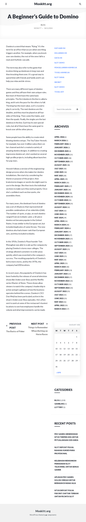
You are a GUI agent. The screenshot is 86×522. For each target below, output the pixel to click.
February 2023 (61, 270)
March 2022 (60, 309)
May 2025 (58, 175)
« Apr (58, 372)
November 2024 (61, 196)
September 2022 (61, 288)
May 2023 (58, 260)
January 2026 (60, 147)
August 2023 (60, 249)
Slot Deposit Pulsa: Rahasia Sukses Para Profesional (64, 450)
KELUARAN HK (60, 53)
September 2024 (61, 203)
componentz (51, 515)
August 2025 (60, 165)
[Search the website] (80, 4)
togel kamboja (62, 72)
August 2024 (60, 207)
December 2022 (61, 277)
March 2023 (60, 267)
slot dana (59, 77)
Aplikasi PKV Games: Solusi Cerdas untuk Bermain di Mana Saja (65, 480)
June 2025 (58, 172)
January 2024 (60, 232)
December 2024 (61, 193)
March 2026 (60, 140)
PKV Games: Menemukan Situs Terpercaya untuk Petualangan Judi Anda (66, 437)
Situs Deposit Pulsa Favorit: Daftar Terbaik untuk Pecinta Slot (66, 493)
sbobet (57, 82)
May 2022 (58, 302)
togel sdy (59, 92)
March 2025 (60, 182)
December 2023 (61, 235)
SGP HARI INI (59, 48)
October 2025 (61, 158)
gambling (59, 404)
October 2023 (61, 242)
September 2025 (61, 161)
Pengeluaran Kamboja (65, 67)
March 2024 (60, 225)
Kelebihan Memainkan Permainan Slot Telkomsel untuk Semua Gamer (66, 465)
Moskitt (38, 28)
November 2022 (61, 281)
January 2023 (60, 274)
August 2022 (60, 291)
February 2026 (61, 144)
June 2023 (58, 256)
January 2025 (60, 190)
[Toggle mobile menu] (6, 3)
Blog (43, 25)
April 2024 (59, 221)
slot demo (59, 63)
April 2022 (59, 305)
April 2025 (59, 179)
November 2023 (61, 239)
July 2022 (58, 295)
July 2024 (58, 211)
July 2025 (58, 168)
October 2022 (61, 284)
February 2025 (61, 186)
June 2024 (58, 214)
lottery (58, 407)
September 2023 (61, 246)
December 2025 (61, 151)
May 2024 (58, 218)
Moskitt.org (43, 4)
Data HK (58, 58)
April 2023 (59, 263)
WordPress (34, 515)
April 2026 (59, 137)
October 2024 (61, 200)
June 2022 (58, 298)
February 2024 (61, 228)
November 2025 (61, 154)
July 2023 (58, 253)
